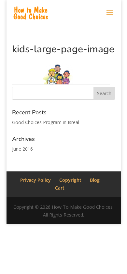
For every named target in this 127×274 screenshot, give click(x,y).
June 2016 (22, 149)
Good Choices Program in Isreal (45, 122)
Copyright (70, 180)
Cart (59, 188)
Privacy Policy (35, 180)
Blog (95, 180)
